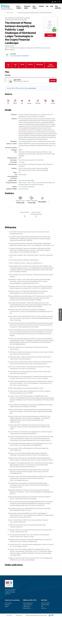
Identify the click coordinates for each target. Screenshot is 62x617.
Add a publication (58, 7)
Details (22, 64)
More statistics (42, 202)
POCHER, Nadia (23, 143)
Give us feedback (18, 7)
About (51, 6)
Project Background (28, 603)
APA (22, 103)
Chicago (29, 103)
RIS (8, 103)
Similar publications (51, 65)
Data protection (27, 608)
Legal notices (26, 606)
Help (47, 6)
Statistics (41, 6)
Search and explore (27, 7)
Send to (15, 65)
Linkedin (53, 103)
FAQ (42, 606)
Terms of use (9, 615)
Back (8, 12)
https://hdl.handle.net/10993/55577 (19, 55)
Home (11, 12)
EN (59, 1)
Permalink (37, 103)
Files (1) (8, 65)
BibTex (15, 103)
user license (32, 88)
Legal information (27, 604)
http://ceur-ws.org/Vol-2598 (26, 180)
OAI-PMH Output (45, 604)
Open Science (35, 7)
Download (50, 35)
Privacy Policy (19, 615)
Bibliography (39, 64)
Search (6, 606)
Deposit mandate (45, 603)
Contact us (44, 608)
